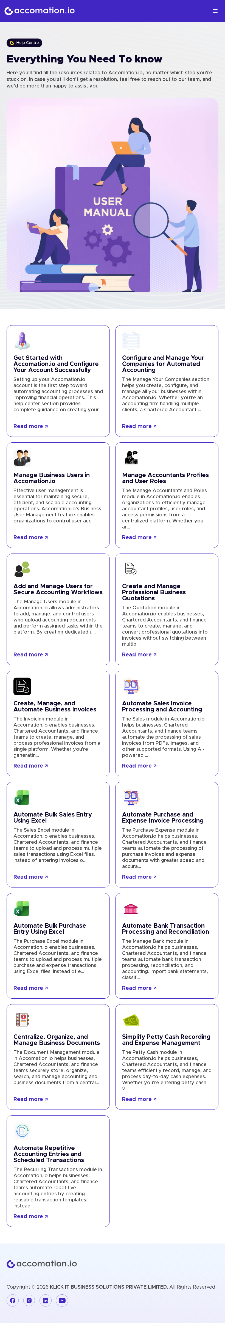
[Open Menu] (215, 11)
